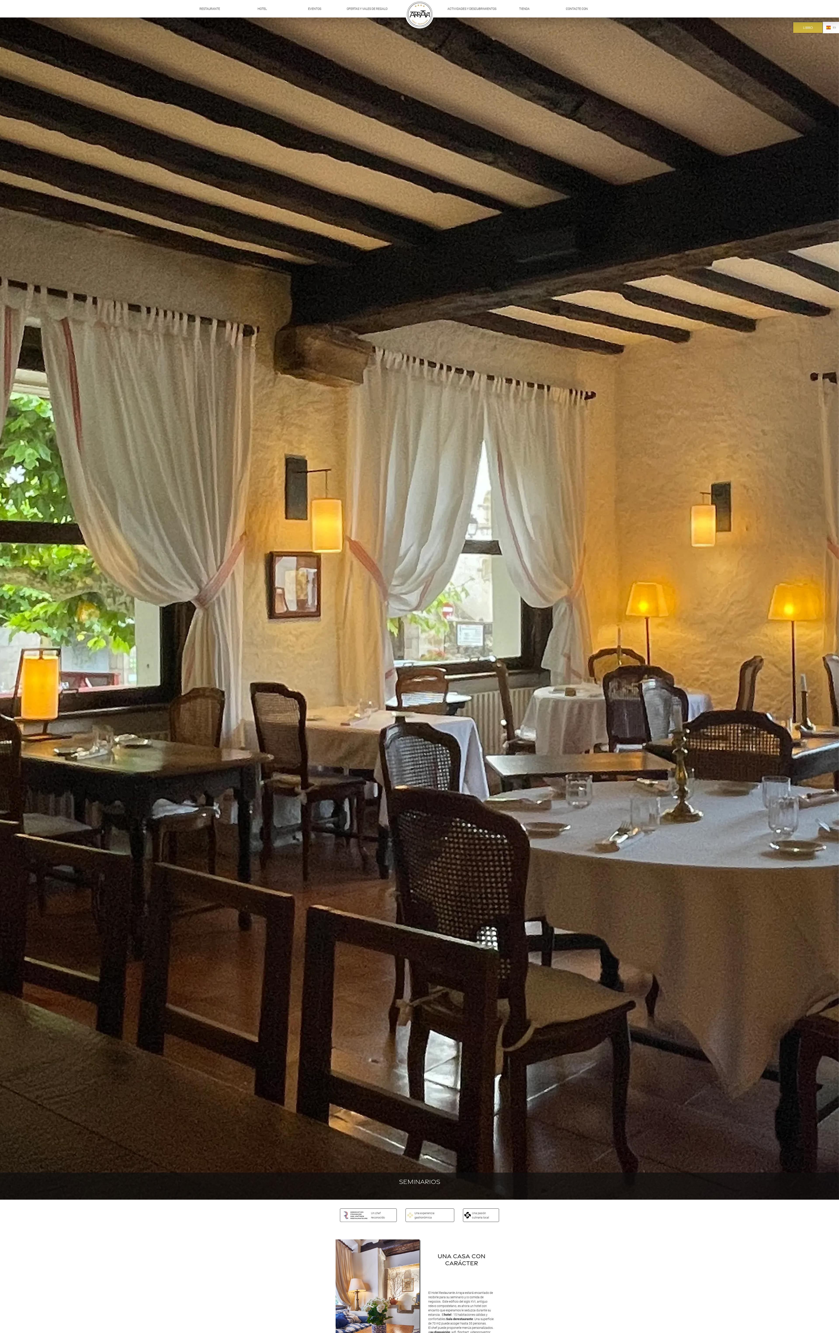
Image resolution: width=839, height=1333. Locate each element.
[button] (262, 8)
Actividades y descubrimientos (471, 9)
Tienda (524, 9)
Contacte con (577, 9)
